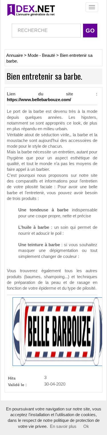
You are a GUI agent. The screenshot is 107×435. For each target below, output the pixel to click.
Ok (86, 426)
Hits (12, 378)
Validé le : (17, 384)
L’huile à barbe (33, 227)
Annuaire (14, 55)
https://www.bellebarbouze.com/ (39, 99)
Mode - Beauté (41, 55)
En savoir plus (63, 426)
